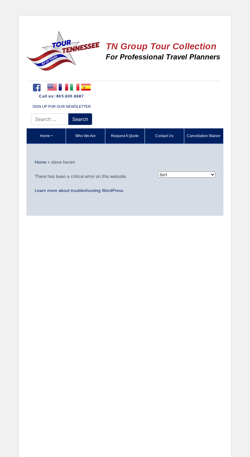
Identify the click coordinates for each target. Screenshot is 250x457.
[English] (52, 87)
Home (45, 136)
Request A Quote (125, 136)
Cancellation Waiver (203, 136)
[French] (63, 87)
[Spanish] (86, 87)
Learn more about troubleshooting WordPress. (79, 190)
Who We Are (85, 136)
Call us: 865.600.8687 (61, 96)
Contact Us (164, 136)
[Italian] (74, 87)
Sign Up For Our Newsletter (61, 107)
